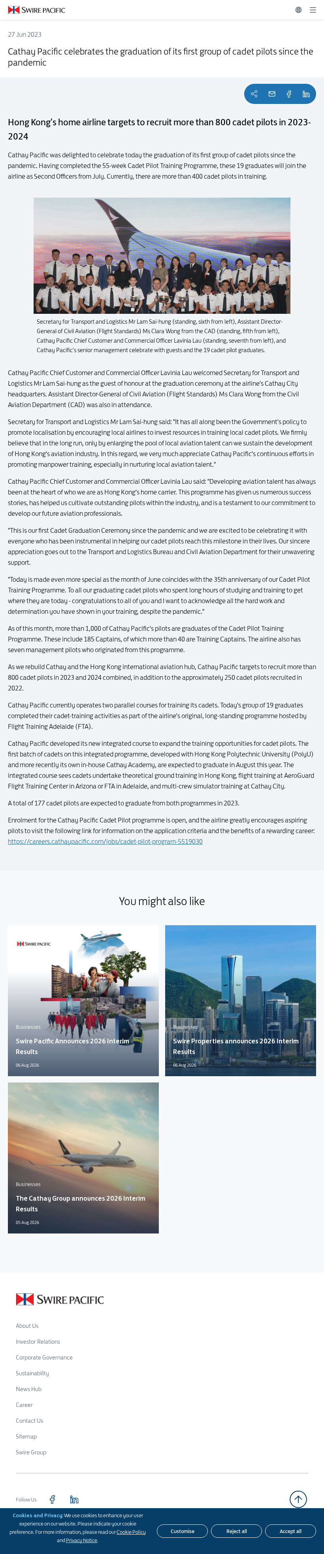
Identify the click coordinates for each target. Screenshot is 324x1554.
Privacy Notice (81, 1540)
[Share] (289, 94)
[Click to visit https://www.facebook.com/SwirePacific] (52, 1499)
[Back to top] (298, 1499)
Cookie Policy (131, 1532)
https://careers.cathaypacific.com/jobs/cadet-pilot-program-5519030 (105, 841)
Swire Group (31, 1452)
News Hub (28, 1389)
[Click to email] (272, 94)
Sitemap (26, 1436)
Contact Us (29, 1420)
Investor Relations (38, 1341)
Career (24, 1405)
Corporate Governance (44, 1357)
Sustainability (32, 1373)
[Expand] (313, 10)
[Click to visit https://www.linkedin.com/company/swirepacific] (74, 1499)
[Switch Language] (298, 10)
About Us (27, 1326)
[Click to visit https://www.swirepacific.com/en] (32, 10)
